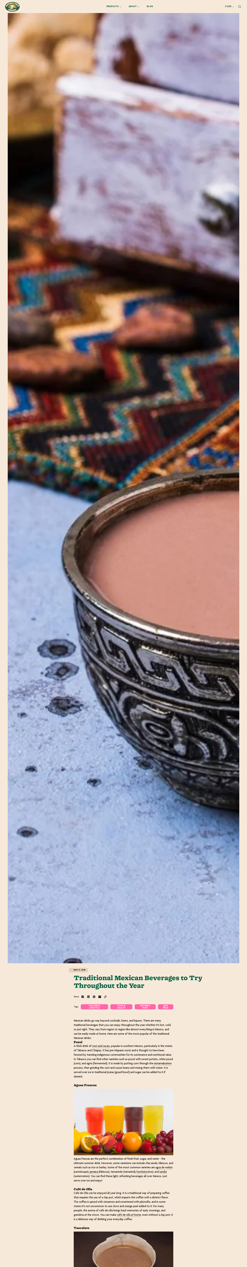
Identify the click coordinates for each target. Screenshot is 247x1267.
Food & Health (121, 1007)
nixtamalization (162, 1063)
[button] (239, 6)
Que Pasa (165, 1007)
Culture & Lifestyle (94, 1007)
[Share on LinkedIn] (88, 997)
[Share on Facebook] (83, 997)
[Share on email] (100, 997)
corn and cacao (101, 1046)
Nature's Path (145, 1007)
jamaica (94, 1172)
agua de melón (164, 1167)
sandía (163, 1172)
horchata (142, 1172)
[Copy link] (105, 997)
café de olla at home (129, 1215)
